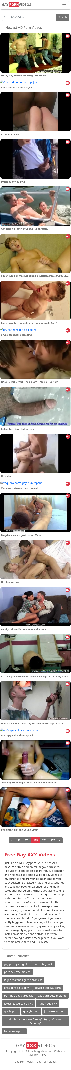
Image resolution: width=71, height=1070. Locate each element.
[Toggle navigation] (64, 4)
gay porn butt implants (52, 995)
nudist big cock (43, 964)
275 (35, 840)
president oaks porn (17, 988)
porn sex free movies (17, 972)
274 (27, 840)
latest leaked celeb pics (18, 1003)
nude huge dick (47, 1003)
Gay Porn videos (46, 1061)
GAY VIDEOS (16, 4)
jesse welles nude (55, 1011)
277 (53, 840)
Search (62, 17)
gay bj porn (11, 1011)
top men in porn (14, 1031)
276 (44, 840)
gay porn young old (16, 964)
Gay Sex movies (24, 1061)
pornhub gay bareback (18, 995)
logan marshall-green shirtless (23, 980)
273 (18, 840)
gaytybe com (31, 1011)
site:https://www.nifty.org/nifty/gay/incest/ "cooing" (35, 1021)
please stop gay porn (48, 988)
